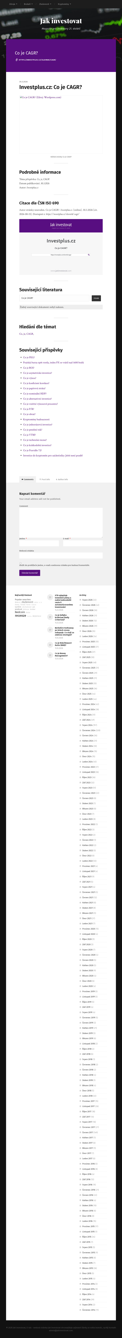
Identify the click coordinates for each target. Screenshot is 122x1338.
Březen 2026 (87, 626)
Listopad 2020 (88, 934)
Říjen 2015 (86, 1237)
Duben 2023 (87, 803)
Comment (23, 506)
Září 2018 (86, 1054)
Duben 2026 (87, 621)
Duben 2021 (87, 908)
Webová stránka (26, 551)
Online (33, 605)
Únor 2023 (86, 814)
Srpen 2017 (87, 1122)
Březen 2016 (87, 1211)
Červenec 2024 (88, 730)
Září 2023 (86, 783)
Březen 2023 (87, 809)
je (24, 334)
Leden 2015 (87, 1279)
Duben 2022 (87, 850)
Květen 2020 (87, 965)
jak (34, 607)
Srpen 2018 (87, 1059)
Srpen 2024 (87, 725)
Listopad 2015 (88, 1232)
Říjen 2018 (86, 1049)
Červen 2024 (87, 735)
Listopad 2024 (88, 709)
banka (29, 616)
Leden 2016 (87, 1221)
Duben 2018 (87, 1080)
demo (17, 605)
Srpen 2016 (87, 1185)
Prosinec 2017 (88, 1101)
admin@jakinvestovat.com (61, 1330)
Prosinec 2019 (88, 991)
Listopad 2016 (88, 1169)
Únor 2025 (86, 694)
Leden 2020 (87, 986)
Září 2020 (86, 944)
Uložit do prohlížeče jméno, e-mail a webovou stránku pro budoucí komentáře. (54, 565)
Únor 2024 (87, 756)
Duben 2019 (87, 1033)
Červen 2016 (87, 1195)
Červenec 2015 (88, 1252)
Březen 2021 (87, 913)
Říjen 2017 (86, 1111)
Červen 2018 (87, 1070)
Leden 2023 (87, 819)
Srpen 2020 (87, 950)
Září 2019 (86, 1007)
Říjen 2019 (86, 1002)
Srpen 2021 (87, 887)
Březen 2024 (87, 751)
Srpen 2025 (87, 662)
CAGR (29, 334)
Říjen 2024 (87, 715)
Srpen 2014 (87, 1305)
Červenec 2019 (88, 1017)
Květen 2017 (87, 1137)
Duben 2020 (87, 970)
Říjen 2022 (87, 829)
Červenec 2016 (88, 1190)
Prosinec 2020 (88, 929)
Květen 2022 (87, 845)
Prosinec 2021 (88, 866)
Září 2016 (86, 1179)
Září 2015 (86, 1242)
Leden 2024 (87, 762)
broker (32, 609)
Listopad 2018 (88, 1044)
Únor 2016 (86, 1216)
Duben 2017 (87, 1143)
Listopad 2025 (88, 647)
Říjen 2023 (87, 777)
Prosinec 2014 (88, 1284)
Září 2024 (86, 720)
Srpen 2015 (87, 1247)
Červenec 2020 (88, 955)
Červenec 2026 (88, 605)
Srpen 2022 (87, 835)
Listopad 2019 (88, 997)
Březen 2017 (87, 1148)
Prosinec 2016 (88, 1164)
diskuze (26, 609)
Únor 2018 (86, 1091)
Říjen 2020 (87, 939)
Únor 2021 (86, 918)
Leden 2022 (87, 861)
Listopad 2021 (88, 871)
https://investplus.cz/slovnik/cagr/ (37, 60)
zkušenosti (27, 602)
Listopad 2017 (88, 1106)
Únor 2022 (87, 856)
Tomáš (22, 605)
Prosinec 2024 (88, 704)
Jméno (23, 539)
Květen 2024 (87, 741)
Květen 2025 (87, 678)
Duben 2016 (87, 1205)
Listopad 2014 (88, 1289)
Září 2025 (86, 657)
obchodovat (27, 607)
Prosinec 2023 (88, 767)
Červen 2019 (87, 1023)
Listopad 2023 (88, 772)
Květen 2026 (87, 615)
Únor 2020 (87, 981)
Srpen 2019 (87, 1012)
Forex (28, 605)
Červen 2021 (87, 897)
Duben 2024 (87, 746)
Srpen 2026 (87, 600)
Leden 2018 (87, 1096)
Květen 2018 (87, 1075)
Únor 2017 (86, 1153)
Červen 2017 (87, 1132)
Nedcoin (20, 612)
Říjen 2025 (87, 652)
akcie (36, 602)
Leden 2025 (87, 699)
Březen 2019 (87, 1038)
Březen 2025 (87, 688)
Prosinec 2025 (88, 641)
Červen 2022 (87, 840)
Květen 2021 (87, 903)
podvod (18, 609)
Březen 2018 (87, 1085)
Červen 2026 (87, 610)
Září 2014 (86, 1299)
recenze (20, 616)
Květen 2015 (87, 1258)
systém (18, 607)
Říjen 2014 (86, 1294)
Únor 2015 (86, 1273)
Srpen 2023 (87, 788)
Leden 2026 (87, 636)
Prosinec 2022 (88, 824)
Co (20, 334)
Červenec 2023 (88, 793)
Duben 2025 (87, 683)
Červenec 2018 (88, 1064)
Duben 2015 (87, 1263)
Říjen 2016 (86, 1174)
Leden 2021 (87, 923)
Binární (18, 602)
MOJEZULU (37, 616)
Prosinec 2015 (88, 1226)
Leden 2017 (87, 1158)
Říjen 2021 (86, 876)
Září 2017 (86, 1117)
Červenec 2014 (88, 1310)
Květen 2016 (87, 1200)
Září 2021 (86, 882)
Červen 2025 (87, 673)
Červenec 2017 (88, 1127)
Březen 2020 (87, 976)
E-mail (66, 539)
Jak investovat (61, 20)
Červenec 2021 (88, 892)
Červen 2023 (87, 798)
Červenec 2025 (88, 668)
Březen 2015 (87, 1268)
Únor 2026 (87, 631)
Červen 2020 (87, 960)
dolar (28, 612)
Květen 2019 (87, 1028)
